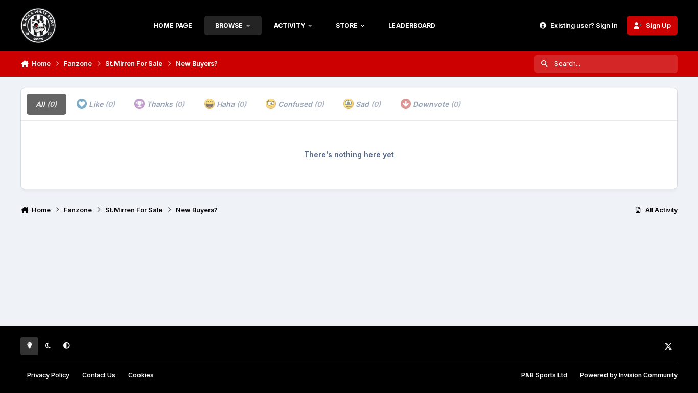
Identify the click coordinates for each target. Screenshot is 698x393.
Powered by (629, 375)
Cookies (141, 375)
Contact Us (98, 375)
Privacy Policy (48, 375)
